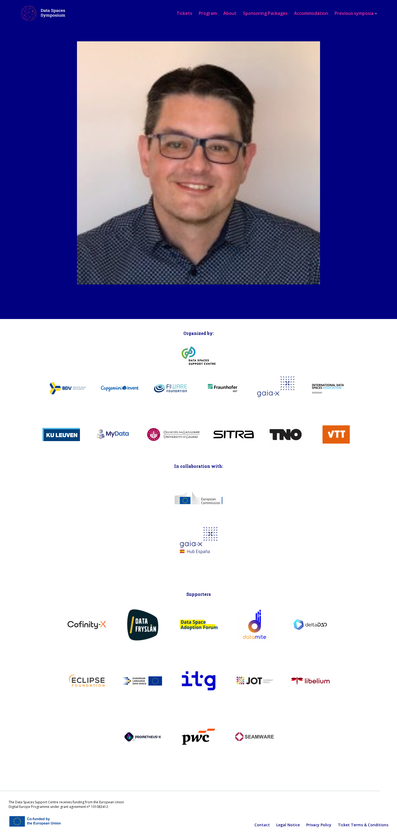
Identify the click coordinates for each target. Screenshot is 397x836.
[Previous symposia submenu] (376, 13)
